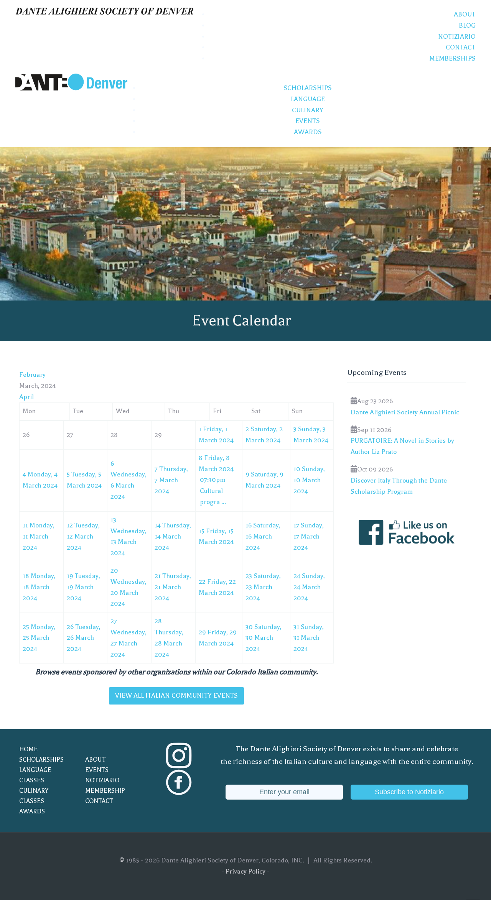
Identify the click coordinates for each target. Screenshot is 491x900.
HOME (28, 749)
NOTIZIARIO (102, 780)
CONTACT (99, 801)
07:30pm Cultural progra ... (213, 491)
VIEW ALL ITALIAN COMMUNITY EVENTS (176, 695)
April (26, 397)
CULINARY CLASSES (33, 796)
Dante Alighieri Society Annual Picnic (405, 412)
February (32, 374)
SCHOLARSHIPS (41, 759)
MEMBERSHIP (105, 790)
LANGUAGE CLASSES (35, 775)
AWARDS (32, 811)
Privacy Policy (245, 871)
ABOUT (95, 759)
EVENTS (97, 770)
